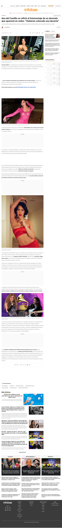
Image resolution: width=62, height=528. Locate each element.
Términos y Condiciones (55, 503)
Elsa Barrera (7, 27)
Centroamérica (43, 5)
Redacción (31, 503)
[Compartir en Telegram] (39, 33)
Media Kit (43, 511)
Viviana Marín (52, 13)
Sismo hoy (29, 13)
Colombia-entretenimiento (23, 387)
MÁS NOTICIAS (22, 452)
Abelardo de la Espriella (45, 13)
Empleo (31, 505)
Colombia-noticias (13, 387)
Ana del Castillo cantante (29, 385)
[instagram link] (10, 508)
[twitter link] (8, 508)
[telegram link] (8, 510)
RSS (19, 517)
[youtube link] (5, 510)
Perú (39, 5)
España (32, 5)
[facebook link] (5, 508)
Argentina (17, 5)
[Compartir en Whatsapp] (30, 33)
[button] (2, 5)
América (19, 503)
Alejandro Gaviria (38, 13)
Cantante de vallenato (19, 385)
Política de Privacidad (55, 505)
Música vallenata (5, 387)
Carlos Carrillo (33, 13)
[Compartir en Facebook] (33, 33)
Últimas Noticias (19, 516)
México (36, 5)
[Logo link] (31, 9)
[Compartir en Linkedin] (37, 33)
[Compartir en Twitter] (35, 33)
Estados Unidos (23, 5)
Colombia (28, 5)
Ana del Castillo (5, 385)
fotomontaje (12, 385)
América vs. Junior (17, 13)
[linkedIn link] (10, 510)
